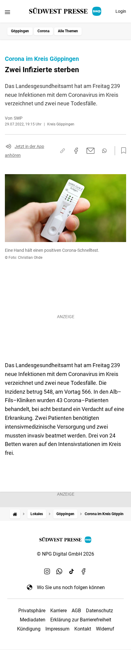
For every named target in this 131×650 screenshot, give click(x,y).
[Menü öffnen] (7, 12)
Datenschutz (99, 610)
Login (120, 11)
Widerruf (105, 629)
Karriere (58, 610)
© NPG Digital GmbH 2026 (65, 554)
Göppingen (20, 31)
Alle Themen (68, 31)
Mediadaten (32, 620)
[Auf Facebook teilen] (76, 151)
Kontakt (82, 629)
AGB (76, 610)
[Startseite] (15, 514)
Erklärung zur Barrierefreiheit (80, 620)
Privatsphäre (31, 610)
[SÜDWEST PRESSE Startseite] (66, 11)
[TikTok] (71, 571)
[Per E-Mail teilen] (91, 151)
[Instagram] (47, 571)
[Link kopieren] (62, 151)
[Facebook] (84, 571)
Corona (43, 31)
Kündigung (29, 629)
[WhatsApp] (59, 571)
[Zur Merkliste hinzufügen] (122, 151)
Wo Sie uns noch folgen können (71, 587)
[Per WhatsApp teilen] (104, 150)
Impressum (57, 629)
